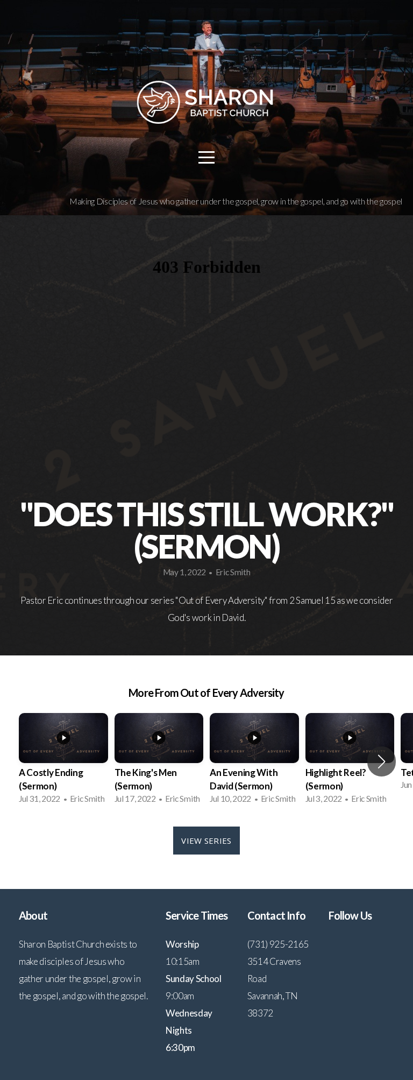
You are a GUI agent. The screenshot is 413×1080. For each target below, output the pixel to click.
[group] (63, 761)
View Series (206, 840)
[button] (381, 761)
